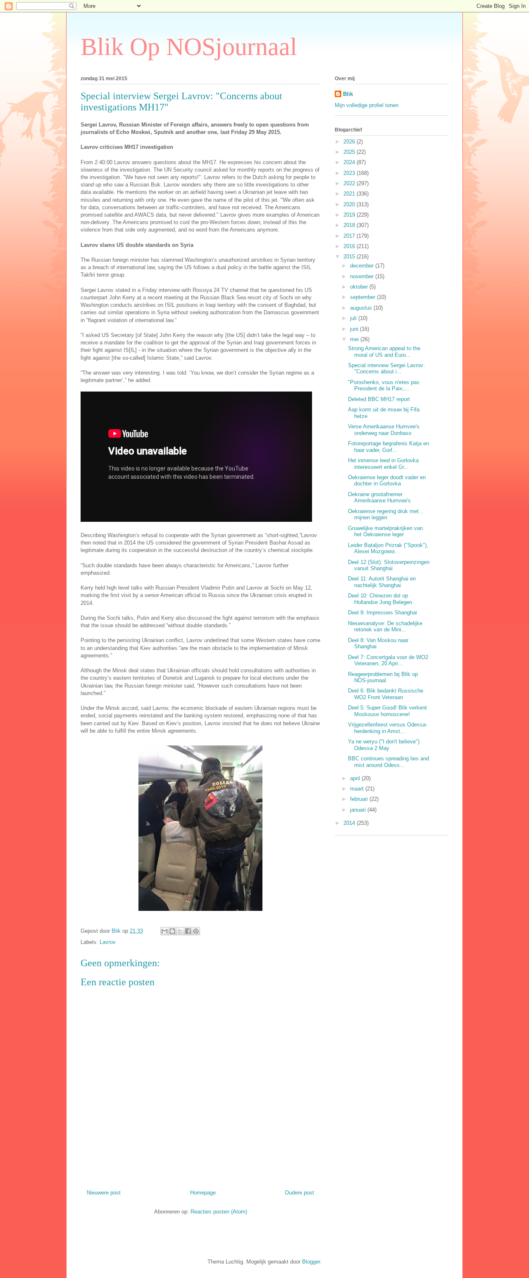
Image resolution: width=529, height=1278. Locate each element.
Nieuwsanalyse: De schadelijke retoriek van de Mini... (385, 626)
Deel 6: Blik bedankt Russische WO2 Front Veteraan (385, 694)
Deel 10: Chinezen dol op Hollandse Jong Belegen (380, 598)
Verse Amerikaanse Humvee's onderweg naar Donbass (383, 429)
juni (355, 329)
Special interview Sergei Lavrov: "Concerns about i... (386, 368)
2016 (350, 246)
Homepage (203, 1193)
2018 (350, 225)
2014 (350, 823)
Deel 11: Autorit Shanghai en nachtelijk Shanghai (382, 582)
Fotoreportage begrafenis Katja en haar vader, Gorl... (388, 446)
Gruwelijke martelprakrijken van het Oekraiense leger (385, 531)
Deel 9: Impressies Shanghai (382, 612)
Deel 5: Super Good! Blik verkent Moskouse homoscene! (387, 711)
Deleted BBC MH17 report (379, 399)
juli (354, 318)
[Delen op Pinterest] (196, 931)
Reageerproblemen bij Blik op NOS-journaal (383, 677)
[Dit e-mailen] (164, 931)
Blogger (311, 1262)
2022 (350, 183)
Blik (348, 94)
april (356, 778)
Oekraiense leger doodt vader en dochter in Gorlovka (387, 480)
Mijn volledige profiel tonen (366, 105)
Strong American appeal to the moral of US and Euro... (384, 351)
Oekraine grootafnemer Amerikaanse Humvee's (379, 497)
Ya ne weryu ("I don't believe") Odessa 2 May (383, 744)
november (362, 276)
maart (357, 789)
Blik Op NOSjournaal (189, 46)
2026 (350, 142)
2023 (350, 173)
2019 (350, 215)
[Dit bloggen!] (172, 931)
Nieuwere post (104, 1193)
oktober (359, 287)
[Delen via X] (180, 931)
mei (355, 339)
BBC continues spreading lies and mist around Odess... (388, 761)
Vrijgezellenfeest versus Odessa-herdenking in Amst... (387, 727)
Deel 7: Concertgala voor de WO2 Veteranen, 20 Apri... (388, 660)
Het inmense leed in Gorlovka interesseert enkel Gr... (383, 463)
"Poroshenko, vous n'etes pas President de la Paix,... (383, 385)
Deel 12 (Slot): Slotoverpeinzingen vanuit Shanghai (388, 565)
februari (359, 799)
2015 (350, 256)
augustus (362, 308)
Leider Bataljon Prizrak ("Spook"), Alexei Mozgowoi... (388, 548)
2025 (350, 152)
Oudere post (299, 1193)
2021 (350, 194)
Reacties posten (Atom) (219, 1212)
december (362, 266)
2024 (350, 162)
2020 (350, 204)
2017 (350, 236)
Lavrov (108, 942)
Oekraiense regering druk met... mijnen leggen (386, 514)
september (363, 297)
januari (358, 810)
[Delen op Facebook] (188, 931)
